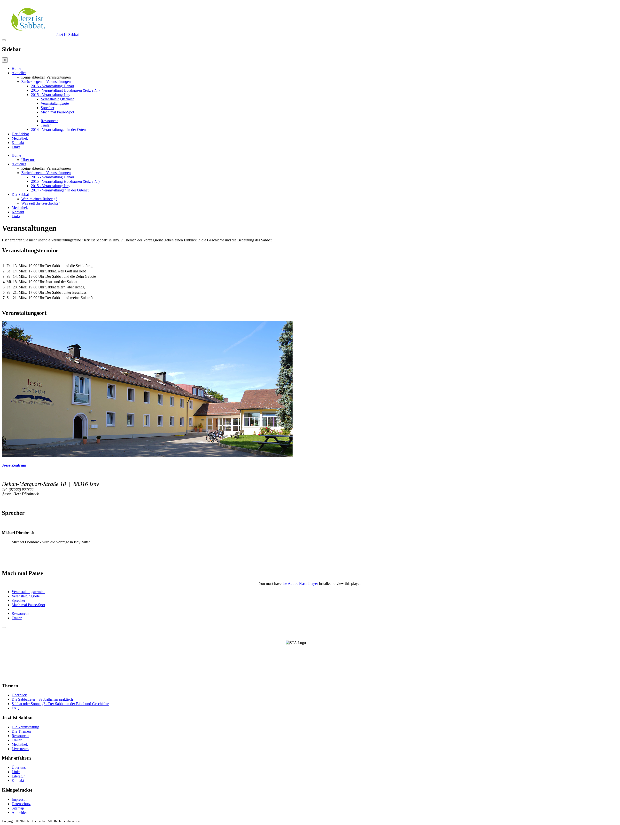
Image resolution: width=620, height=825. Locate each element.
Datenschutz (21, 804)
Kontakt (18, 143)
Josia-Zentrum (14, 465)
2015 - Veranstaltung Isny (50, 95)
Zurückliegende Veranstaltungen (46, 81)
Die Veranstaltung (25, 727)
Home (16, 68)
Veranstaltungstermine (57, 99)
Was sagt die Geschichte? (40, 203)
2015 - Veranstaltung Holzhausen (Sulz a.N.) (65, 90)
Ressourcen (49, 121)
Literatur (18, 776)
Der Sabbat (20, 134)
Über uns (28, 160)
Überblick (19, 695)
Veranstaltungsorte (55, 103)
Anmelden (20, 812)
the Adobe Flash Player (300, 583)
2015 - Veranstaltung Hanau (52, 86)
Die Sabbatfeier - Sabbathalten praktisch (42, 699)
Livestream (20, 749)
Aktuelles (19, 73)
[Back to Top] (4, 627)
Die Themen (21, 731)
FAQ (15, 708)
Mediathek (20, 138)
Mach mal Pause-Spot (57, 112)
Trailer (46, 125)
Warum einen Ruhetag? (39, 199)
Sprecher (47, 108)
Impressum (20, 799)
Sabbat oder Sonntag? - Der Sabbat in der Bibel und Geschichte (60, 704)
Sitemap (18, 808)
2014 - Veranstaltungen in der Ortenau (60, 129)
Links (16, 147)
